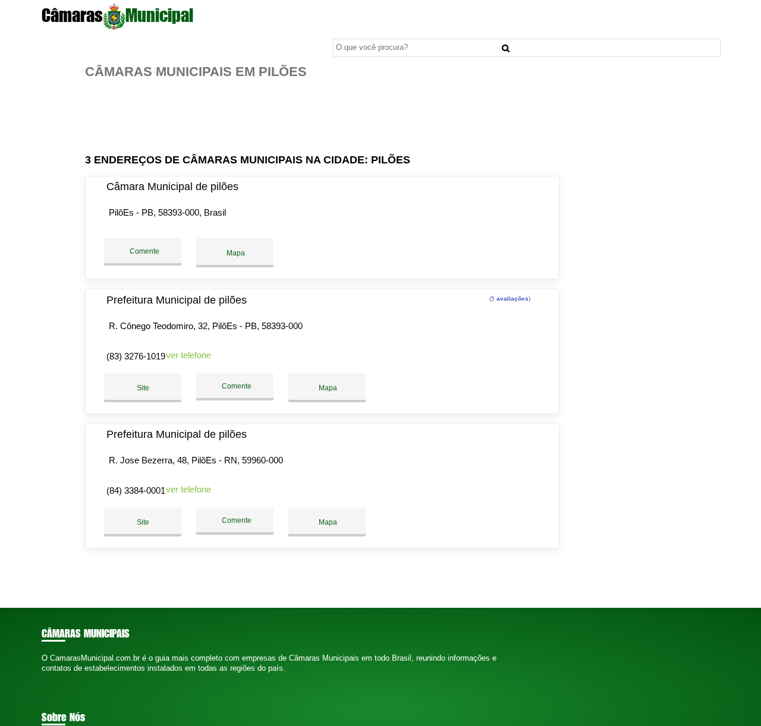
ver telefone (188, 355)
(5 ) (509, 298)
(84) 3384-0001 (135, 490)
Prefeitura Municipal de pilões (176, 300)
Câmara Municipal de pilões (172, 186)
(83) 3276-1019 (135, 356)
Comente (143, 251)
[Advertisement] (326, 117)
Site (143, 388)
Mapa (235, 253)
